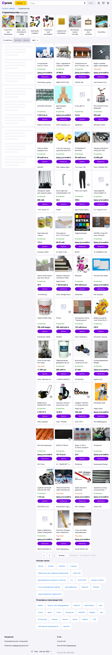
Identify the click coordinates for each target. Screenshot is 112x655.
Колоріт (51, 566)
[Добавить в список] (51, 57)
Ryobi (50, 612)
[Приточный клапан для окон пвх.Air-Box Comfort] (45, 264)
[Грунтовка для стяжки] (45, 222)
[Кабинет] (99, 3)
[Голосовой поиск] (85, 3)
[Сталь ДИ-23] (82, 95)
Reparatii (85, 587)
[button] (63, 77)
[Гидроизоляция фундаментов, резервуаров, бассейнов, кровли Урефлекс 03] (63, 349)
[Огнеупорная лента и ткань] (45, 52)
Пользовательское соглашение (16, 641)
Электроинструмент (35, 32)
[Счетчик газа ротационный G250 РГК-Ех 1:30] (63, 137)
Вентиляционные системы (75, 32)
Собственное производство (48, 626)
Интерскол (70, 612)
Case (100, 605)
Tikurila (40, 566)
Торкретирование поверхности (49, 594)
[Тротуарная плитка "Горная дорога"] (82, 307)
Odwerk (85, 619)
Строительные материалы (8, 32)
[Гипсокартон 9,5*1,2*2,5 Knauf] (63, 222)
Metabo (92, 612)
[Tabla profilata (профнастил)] (45, 137)
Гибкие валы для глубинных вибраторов (53, 573)
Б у (72, 580)
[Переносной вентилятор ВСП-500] (101, 137)
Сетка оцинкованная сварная (49, 587)
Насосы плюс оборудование (58, 605)
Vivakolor (62, 566)
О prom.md (61, 641)
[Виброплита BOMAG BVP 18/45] (45, 392)
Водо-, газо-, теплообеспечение (22, 32)
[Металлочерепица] (45, 434)
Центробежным (71, 587)
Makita (40, 605)
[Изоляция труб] (101, 392)
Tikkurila (77, 605)
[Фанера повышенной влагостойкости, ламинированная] (63, 264)
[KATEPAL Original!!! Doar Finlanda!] (101, 222)
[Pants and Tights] (82, 179)
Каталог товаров (8, 8)
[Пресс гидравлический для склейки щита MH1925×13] (63, 52)
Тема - (39, 651)
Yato (101, 612)
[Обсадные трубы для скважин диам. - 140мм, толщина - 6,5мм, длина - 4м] (45, 179)
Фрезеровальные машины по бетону (52, 580)
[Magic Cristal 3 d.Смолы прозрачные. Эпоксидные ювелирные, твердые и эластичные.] (82, 434)
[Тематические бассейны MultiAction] (63, 476)
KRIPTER (82, 612)
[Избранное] (103, 3)
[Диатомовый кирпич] (63, 95)
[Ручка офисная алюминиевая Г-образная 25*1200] (63, 179)
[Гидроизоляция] (82, 222)
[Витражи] (82, 264)
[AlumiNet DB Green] (45, 95)
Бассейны (101, 32)
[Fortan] (63, 307)
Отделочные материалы (61, 32)
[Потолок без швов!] (101, 264)
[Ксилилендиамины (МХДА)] (101, 349)
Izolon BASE (82, 580)
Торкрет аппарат (97, 580)
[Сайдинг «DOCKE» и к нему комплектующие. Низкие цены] (82, 392)
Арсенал (66, 626)
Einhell (40, 612)
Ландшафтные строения (88, 32)
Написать (44, 77)
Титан (59, 612)
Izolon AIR (76, 573)
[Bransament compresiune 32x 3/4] (82, 349)
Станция (73, 566)
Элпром (54, 619)
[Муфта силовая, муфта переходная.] (101, 52)
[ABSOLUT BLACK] (63, 434)
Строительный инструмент (48, 32)
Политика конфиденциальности (16, 646)
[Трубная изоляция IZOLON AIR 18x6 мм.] (45, 476)
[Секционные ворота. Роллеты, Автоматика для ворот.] (82, 52)
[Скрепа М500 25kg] (45, 307)
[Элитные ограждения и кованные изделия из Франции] (63, 519)
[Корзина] (108, 3)
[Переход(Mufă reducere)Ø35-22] (101, 179)
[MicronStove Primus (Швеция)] (101, 95)
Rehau (75, 619)
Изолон (65, 619)
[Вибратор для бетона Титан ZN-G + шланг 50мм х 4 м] (101, 307)
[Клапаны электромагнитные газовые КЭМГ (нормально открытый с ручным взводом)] (63, 392)
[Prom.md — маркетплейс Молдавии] (7, 3)
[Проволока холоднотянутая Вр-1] (101, 476)
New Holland (89, 605)
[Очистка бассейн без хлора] (45, 349)
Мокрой (96, 587)
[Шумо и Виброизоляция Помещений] (45, 519)
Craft (94, 619)
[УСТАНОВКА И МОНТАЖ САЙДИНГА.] (82, 137)
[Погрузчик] (101, 434)
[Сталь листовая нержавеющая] (82, 519)
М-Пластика (42, 619)
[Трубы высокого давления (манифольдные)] (82, 476)
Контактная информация (66, 646)
